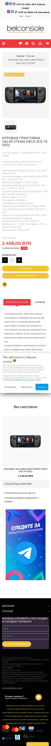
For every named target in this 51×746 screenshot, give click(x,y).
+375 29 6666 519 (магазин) (34, 12)
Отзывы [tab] (40, 302)
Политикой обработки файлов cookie (22, 380)
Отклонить (10, 387)
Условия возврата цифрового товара (21, 499)
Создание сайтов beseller (37, 744)
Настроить (27, 387)
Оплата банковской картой (19, 493)
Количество (9, 255)
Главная (20, 56)
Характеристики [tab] (17, 302)
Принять (42, 387)
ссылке (43, 723)
